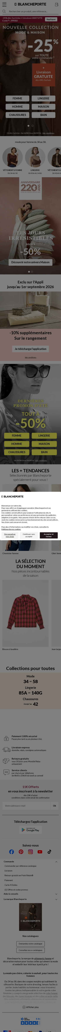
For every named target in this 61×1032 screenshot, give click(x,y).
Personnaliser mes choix (10, 535)
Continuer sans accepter (29, 535)
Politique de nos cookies (11, 529)
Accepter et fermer (49, 535)
